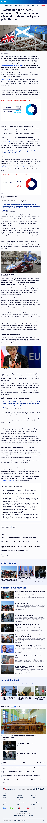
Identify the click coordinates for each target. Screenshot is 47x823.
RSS (43, 820)
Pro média (19, 793)
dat (1, 22)
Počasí (18, 799)
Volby (16, 5)
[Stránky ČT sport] (12, 808)
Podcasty (33, 797)
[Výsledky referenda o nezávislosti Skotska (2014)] (21, 110)
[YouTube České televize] (39, 789)
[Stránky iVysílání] (21, 808)
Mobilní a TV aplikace (35, 802)
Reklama (4, 795)
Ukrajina (11, 5)
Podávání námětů (20, 802)
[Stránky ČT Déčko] (28, 808)
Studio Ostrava (20, 797)
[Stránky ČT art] (35, 808)
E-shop (4, 802)
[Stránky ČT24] (5, 808)
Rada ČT (4, 799)
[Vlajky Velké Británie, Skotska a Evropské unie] (23, 38)
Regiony (28, 5)
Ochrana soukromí (17, 820)
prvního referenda (8, 141)
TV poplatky (19, 795)
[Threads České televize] (43, 789)
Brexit (14, 527)
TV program (5, 793)
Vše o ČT (18, 804)
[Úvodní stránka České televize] (9, 789)
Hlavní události (5, 5)
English (11, 820)
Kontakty (33, 804)
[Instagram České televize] (34, 789)
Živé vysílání (33, 793)
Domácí (20, 5)
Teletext (4, 797)
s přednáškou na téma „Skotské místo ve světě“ (12, 167)
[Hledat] (40, 2)
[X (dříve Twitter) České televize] (41, 789)
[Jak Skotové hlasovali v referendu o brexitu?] (21, 184)
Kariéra (32, 799)
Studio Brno (33, 795)
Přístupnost (24, 820)
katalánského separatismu (7, 480)
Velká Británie (8, 527)
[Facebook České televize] (36, 789)
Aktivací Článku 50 (5, 79)
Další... (33, 5)
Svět (24, 5)
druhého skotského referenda (13, 507)
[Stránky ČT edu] (42, 808)
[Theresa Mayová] (21, 357)
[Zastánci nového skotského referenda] (21, 262)
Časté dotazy (5, 804)
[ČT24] (3, 1)
